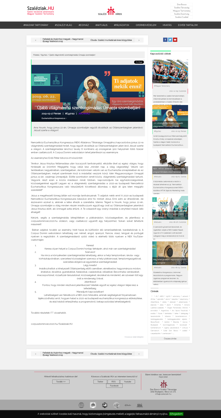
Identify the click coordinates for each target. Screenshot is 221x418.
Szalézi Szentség (181, 13)
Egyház (44, 55)
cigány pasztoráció (171, 328)
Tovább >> (61, 382)
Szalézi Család (181, 17)
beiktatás (168, 313)
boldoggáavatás (157, 319)
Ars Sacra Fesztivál (180, 311)
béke (176, 313)
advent (185, 296)
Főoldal (36, 55)
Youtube (127, 382)
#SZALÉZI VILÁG (63, 25)
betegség (184, 313)
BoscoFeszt (156, 322)
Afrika (153, 299)
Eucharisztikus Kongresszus (53, 118)
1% (156, 296)
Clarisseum (155, 331)
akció (168, 299)
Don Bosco (182, 4)
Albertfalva (155, 302)
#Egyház (70, 113)
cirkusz (185, 328)
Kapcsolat (163, 377)
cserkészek (166, 333)
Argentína (165, 311)
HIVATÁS (167, 25)
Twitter (100, 382)
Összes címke (170, 338)
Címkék (154, 291)
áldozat (173, 302)
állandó (153, 305)
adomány (176, 296)
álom (169, 305)
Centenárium (156, 328)
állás (161, 305)
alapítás (175, 299)
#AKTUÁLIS (101, 25)
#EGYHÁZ (84, 25)
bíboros (168, 316)
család (184, 331)
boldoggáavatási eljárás (177, 319)
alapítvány (184, 299)
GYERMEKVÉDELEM (146, 25)
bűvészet (183, 325)
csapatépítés (155, 333)
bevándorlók (155, 316)
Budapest (154, 325)
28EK (162, 296)
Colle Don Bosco (170, 331)
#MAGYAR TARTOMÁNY (35, 25)
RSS (114, 382)
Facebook (114, 386)
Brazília (176, 322)
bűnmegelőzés (169, 325)
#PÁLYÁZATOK (121, 25)
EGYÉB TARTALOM (188, 25)
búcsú (185, 322)
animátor (154, 311)
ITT (52, 312)
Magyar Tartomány (181, 10)
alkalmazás (183, 302)
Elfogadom (176, 413)
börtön (167, 322)
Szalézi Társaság (181, 7)
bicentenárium (181, 316)
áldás (165, 302)
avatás (153, 313)
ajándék (160, 299)
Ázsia (160, 313)
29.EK (168, 296)
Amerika (177, 305)
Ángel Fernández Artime (177, 308)
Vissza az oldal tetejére (133, 337)
